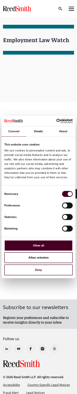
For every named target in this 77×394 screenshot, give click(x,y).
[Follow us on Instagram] (42, 348)
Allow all (38, 245)
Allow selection (38, 257)
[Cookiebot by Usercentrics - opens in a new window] (56, 121)
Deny (38, 269)
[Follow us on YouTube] (18, 348)
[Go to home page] (17, 8)
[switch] (67, 205)
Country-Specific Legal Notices (48, 385)
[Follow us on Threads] (54, 348)
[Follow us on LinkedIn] (6, 348)
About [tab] (63, 131)
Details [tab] (38, 131)
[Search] (60, 8)
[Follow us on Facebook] (30, 348)
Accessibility (11, 385)
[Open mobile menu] (71, 9)
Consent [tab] (13, 131)
